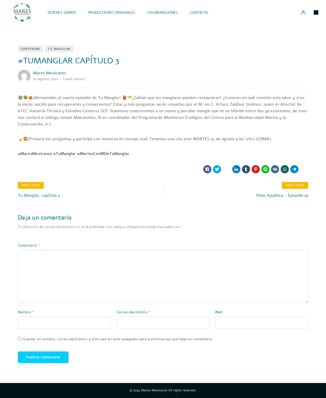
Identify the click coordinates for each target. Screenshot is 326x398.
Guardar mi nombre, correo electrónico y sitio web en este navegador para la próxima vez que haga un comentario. (118, 339)
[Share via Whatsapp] (285, 169)
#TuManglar (64, 154)
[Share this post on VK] (275, 169)
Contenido (30, 49)
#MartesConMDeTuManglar (103, 154)
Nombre (26, 312)
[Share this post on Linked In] (236, 169)
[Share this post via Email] (304, 169)
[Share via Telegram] (294, 169)
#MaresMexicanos (35, 154)
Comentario (29, 245)
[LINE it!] (265, 169)
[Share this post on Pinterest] (256, 169)
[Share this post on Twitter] (217, 169)
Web (219, 312)
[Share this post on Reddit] (227, 169)
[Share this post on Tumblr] (246, 169)
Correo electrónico (134, 312)
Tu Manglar (59, 49)
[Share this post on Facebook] (207, 169)
